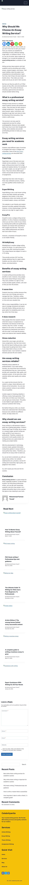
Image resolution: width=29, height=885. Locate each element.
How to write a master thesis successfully (15, 791)
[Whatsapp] (16, 44)
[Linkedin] (8, 44)
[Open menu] (25, 2)
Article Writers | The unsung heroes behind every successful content (14, 622)
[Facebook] (4, 44)
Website (4, 745)
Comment (5, 711)
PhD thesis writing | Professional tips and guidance (12, 559)
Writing (4, 23)
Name (4, 731)
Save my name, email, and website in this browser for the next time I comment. (13, 749)
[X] (6, 873)
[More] (20, 44)
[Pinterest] (12, 44)
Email (4, 738)
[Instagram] (8, 873)
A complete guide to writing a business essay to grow (14, 652)
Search (24, 764)
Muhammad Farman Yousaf (10, 36)
